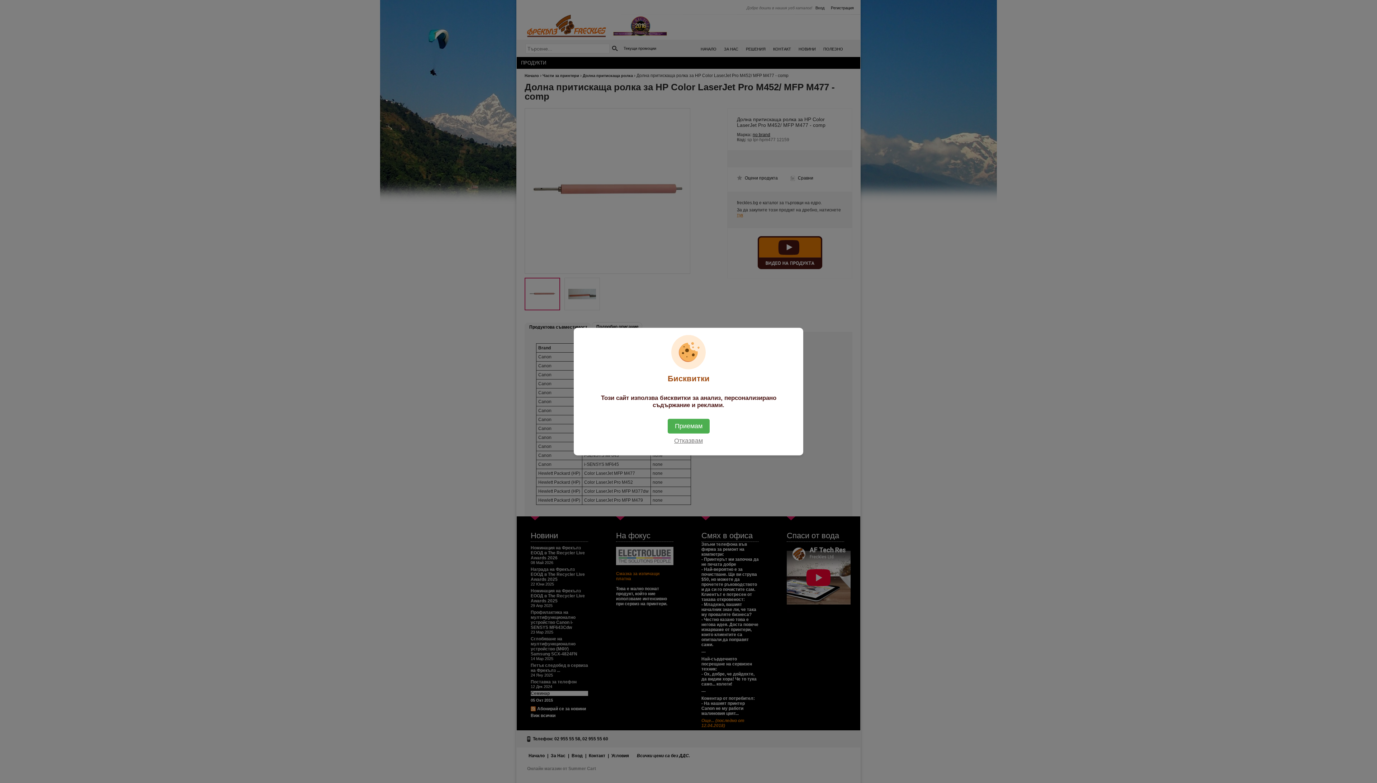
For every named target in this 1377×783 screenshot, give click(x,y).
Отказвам (688, 440)
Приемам (688, 426)
